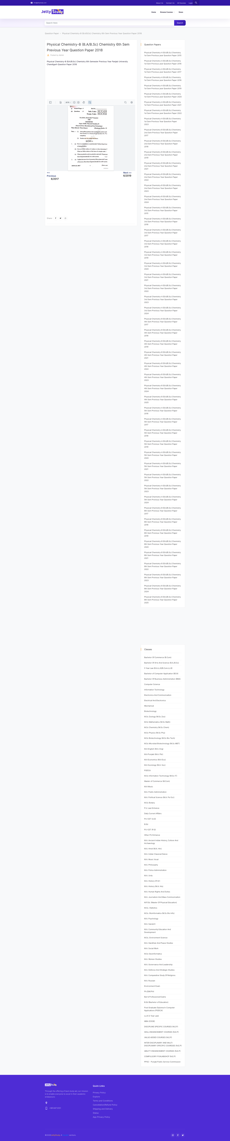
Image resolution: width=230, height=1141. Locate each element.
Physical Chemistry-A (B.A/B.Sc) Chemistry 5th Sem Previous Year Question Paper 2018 (162, 433)
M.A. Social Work (151, 948)
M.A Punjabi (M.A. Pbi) (153, 754)
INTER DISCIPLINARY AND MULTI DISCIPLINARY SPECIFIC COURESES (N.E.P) (163, 1044)
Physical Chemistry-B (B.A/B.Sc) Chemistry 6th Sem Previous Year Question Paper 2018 (102, 33)
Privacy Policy (99, 1092)
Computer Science (152, 684)
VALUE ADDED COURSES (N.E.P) (158, 1037)
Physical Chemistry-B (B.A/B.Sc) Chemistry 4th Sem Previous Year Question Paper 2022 (162, 366)
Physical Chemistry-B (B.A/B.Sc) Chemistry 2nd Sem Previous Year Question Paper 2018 (162, 144)
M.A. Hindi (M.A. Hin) (153, 848)
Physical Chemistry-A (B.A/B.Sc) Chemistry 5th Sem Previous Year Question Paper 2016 (162, 411)
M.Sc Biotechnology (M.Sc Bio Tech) (159, 738)
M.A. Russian (149, 981)
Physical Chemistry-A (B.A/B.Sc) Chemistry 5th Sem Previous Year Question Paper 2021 (162, 466)
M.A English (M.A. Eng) (153, 749)
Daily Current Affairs (152, 813)
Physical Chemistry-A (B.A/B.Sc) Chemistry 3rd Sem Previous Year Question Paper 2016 (162, 222)
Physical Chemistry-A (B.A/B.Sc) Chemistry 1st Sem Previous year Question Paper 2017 (162, 70)
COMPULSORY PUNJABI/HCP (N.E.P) (160, 1056)
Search (180, 23)
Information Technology (154, 690)
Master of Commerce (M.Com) (157, 781)
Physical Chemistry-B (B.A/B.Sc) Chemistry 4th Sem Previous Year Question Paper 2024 (162, 388)
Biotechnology (150, 711)
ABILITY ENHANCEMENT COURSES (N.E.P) (162, 1051)
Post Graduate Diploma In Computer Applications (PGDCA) (159, 1009)
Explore (96, 1096)
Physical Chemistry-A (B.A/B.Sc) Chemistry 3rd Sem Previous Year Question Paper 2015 (162, 210)
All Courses (181, 3)
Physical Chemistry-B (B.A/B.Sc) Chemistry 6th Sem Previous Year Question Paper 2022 (162, 566)
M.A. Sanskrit (149, 924)
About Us (159, 3)
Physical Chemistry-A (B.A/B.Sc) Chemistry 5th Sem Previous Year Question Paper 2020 (162, 455)
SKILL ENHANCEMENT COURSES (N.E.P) (161, 1032)
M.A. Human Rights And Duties (157, 892)
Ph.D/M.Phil (149, 991)
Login (191, 3)
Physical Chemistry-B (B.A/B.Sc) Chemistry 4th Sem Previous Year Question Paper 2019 (162, 344)
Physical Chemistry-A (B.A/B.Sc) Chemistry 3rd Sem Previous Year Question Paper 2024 (162, 311)
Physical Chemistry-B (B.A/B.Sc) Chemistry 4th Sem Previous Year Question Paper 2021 (162, 355)
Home (153, 12)
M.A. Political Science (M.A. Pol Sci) (159, 797)
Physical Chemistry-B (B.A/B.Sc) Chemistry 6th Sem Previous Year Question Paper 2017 (162, 511)
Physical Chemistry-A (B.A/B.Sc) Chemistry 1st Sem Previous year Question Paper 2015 (162, 54)
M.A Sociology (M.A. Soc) (154, 765)
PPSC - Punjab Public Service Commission (162, 1062)
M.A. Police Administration (155, 870)
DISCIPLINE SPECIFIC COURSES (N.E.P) (161, 1026)
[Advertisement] (91, 82)
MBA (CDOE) (149, 1021)
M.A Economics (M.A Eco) (155, 760)
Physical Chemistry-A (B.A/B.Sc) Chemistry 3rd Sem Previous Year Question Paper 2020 (162, 266)
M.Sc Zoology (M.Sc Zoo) (154, 716)
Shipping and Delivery (103, 1109)
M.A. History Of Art (152, 881)
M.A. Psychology (151, 918)
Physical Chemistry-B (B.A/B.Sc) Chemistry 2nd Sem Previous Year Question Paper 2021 (162, 166)
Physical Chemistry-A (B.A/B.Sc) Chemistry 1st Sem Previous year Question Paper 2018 (162, 78)
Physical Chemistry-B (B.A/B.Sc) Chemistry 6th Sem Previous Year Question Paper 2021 (162, 555)
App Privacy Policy (101, 1117)
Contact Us (170, 3)
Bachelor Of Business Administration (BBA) (162, 679)
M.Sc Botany (149, 803)
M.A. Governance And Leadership (158, 964)
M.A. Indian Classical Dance (155, 854)
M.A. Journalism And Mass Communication (162, 897)
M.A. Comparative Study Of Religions (159, 975)
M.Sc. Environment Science (155, 937)
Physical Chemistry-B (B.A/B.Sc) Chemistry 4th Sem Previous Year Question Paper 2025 (162, 400)
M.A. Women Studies (153, 959)
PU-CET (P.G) (150, 829)
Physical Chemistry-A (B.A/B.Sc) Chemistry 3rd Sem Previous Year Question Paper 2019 (162, 255)
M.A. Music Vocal (151, 859)
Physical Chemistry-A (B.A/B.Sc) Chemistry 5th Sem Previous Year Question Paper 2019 (162, 444)
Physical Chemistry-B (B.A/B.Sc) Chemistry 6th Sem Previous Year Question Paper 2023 (162, 577)
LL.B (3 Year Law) (151, 1016)
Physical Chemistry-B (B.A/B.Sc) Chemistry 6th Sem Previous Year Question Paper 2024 (162, 589)
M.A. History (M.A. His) (153, 886)
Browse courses (166, 12)
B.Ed (146, 824)
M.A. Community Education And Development (157, 930)
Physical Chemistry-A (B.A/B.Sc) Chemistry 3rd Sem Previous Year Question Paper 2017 (162, 233)
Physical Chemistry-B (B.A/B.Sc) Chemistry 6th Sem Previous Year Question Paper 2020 (162, 544)
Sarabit (66, 1135)
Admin (61, 55)
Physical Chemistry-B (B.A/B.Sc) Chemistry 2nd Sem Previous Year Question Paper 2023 (162, 188)
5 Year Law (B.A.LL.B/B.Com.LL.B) (158, 668)
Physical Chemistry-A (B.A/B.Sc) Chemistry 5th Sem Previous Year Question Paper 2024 (162, 500)
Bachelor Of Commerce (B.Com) (157, 657)
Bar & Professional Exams (155, 997)
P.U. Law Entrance (151, 808)
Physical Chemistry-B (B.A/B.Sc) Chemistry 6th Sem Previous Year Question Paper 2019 (162, 533)
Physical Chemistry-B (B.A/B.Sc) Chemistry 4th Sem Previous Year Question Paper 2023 (162, 377)
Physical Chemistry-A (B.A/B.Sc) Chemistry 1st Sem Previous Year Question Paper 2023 (162, 121)
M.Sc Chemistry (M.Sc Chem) (156, 727)
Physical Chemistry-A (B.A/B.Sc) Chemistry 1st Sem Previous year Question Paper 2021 (162, 103)
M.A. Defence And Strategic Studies (159, 970)
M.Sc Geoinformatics (153, 954)
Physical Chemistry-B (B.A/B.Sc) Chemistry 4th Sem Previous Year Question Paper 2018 (162, 333)
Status (96, 1113)
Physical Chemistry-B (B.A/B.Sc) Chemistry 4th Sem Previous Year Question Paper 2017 (162, 322)
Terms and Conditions (103, 1100)
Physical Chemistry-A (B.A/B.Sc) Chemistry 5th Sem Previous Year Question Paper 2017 (162, 422)
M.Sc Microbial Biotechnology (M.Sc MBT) (162, 743)
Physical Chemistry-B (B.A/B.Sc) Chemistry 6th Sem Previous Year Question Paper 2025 (162, 600)
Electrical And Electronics (155, 700)
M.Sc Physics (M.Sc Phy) (154, 733)
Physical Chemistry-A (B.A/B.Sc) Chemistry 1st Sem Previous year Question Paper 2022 (163, 111)
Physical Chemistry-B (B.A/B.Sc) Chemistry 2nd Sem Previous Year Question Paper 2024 (162, 199)
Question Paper (52, 33)
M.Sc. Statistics (150, 908)
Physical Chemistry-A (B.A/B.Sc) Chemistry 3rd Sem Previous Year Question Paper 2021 (162, 277)
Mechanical (149, 706)
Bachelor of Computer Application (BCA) (161, 673)
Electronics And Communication (157, 695)
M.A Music (148, 786)
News (181, 12)
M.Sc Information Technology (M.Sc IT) (160, 776)
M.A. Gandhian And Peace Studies (158, 943)
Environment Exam (152, 986)
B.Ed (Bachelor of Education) (156, 1002)
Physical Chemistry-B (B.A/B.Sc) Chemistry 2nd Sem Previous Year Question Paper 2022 (162, 177)
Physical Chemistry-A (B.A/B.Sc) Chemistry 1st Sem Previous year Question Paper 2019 (162, 87)
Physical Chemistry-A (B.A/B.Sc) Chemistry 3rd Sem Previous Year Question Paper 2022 (162, 288)
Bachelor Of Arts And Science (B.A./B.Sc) (161, 663)
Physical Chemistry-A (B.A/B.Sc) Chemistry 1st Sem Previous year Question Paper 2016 (162, 62)
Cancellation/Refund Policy (105, 1105)
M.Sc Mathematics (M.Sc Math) (157, 722)
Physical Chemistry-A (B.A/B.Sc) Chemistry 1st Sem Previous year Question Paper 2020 (163, 95)
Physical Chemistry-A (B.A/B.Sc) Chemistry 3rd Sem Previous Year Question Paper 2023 (162, 299)
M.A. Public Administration (155, 792)
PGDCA (147, 770)
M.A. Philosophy (151, 865)
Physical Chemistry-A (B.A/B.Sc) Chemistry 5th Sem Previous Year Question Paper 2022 (162, 477)
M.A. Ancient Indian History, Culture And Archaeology (161, 841)
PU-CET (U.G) (150, 819)
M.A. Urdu (148, 875)
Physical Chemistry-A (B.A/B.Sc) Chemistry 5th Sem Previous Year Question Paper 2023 (162, 489)
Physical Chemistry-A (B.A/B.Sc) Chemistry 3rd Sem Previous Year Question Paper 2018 (162, 244)
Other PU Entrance (152, 835)
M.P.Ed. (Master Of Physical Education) (160, 902)
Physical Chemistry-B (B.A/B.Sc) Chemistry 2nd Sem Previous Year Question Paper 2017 (162, 133)
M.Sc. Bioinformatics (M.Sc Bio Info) (159, 913)
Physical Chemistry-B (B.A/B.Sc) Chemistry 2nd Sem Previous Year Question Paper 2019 (162, 155)
